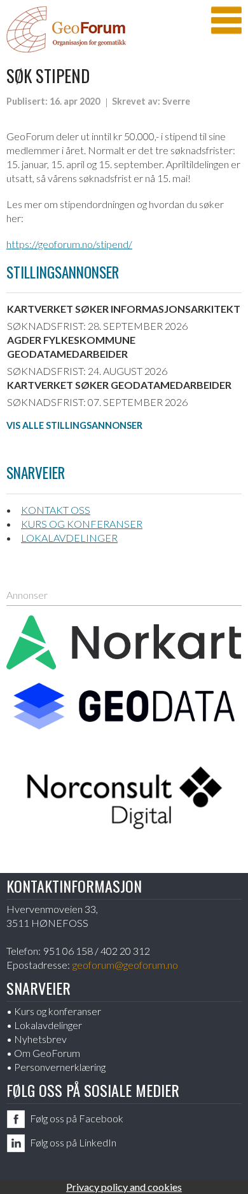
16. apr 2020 (75, 101)
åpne (226, 20)
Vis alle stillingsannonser (74, 425)
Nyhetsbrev (40, 1039)
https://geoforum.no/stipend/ (69, 244)
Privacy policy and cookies (124, 1187)
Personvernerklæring (60, 1067)
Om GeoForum (47, 1053)
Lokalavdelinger (69, 538)
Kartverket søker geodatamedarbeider (119, 385)
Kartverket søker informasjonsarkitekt (123, 309)
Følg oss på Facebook (76, 1118)
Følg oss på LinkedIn (73, 1142)
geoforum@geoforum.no (125, 965)
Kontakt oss (55, 510)
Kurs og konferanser (81, 524)
